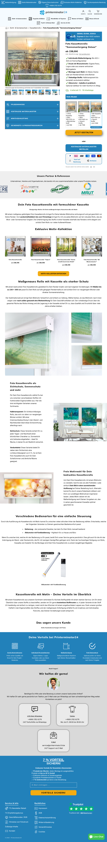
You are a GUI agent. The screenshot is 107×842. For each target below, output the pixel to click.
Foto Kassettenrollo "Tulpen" (40, 259)
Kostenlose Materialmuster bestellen (83, 148)
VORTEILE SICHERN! (53, 793)
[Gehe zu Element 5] (35, 92)
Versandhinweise (45, 827)
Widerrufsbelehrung (46, 822)
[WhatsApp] (91, 167)
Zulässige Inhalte (11, 827)
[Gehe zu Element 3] (21, 92)
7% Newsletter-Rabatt (17, 808)
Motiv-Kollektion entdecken (53, 274)
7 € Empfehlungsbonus (14, 813)
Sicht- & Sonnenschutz (18, 28)
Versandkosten (84, 54)
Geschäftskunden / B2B (18, 817)
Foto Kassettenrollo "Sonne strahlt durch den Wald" (66, 260)
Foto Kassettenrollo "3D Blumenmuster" (92, 260)
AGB (40, 813)
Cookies (42, 832)
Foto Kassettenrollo (15, 259)
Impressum (43, 808)
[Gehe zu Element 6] (41, 92)
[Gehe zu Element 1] (8, 92)
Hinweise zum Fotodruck (18, 822)
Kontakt (12, 831)
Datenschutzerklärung (47, 818)
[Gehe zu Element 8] (55, 92)
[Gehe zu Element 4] (28, 92)
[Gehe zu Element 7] (48, 92)
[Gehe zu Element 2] (15, 92)
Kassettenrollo (35, 28)
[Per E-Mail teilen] (94, 167)
